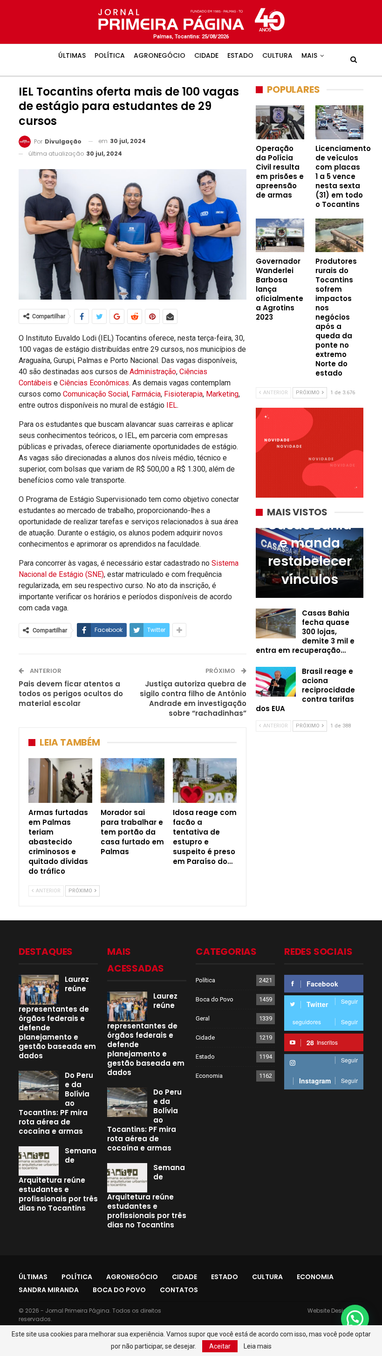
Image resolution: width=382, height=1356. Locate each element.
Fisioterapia (183, 394)
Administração (153, 371)
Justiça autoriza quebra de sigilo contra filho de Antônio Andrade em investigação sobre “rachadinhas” (193, 698)
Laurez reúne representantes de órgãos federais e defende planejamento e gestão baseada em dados (57, 1017)
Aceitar (220, 1346)
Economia (209, 1075)
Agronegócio (159, 55)
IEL (171, 405)
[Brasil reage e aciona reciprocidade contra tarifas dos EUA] (276, 682)
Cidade (206, 55)
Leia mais (258, 1346)
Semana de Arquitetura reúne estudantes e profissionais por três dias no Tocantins (58, 1179)
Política (110, 55)
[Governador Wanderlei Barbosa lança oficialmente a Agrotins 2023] (280, 235)
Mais (309, 55)
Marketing (222, 394)
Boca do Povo (214, 999)
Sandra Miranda (49, 1289)
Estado (240, 55)
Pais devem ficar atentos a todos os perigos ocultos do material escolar (71, 693)
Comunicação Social (95, 394)
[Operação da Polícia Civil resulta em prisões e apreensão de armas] (280, 122)
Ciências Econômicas (94, 382)
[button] (355, 1319)
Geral (203, 1018)
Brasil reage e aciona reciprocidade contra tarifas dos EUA (305, 689)
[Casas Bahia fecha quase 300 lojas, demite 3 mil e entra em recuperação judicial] (276, 623)
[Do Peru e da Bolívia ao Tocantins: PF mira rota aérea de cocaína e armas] (39, 1086)
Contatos (179, 1289)
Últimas (72, 55)
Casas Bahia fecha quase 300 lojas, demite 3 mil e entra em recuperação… (305, 631)
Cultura (277, 55)
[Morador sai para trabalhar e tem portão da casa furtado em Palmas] (132, 780)
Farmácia (146, 394)
